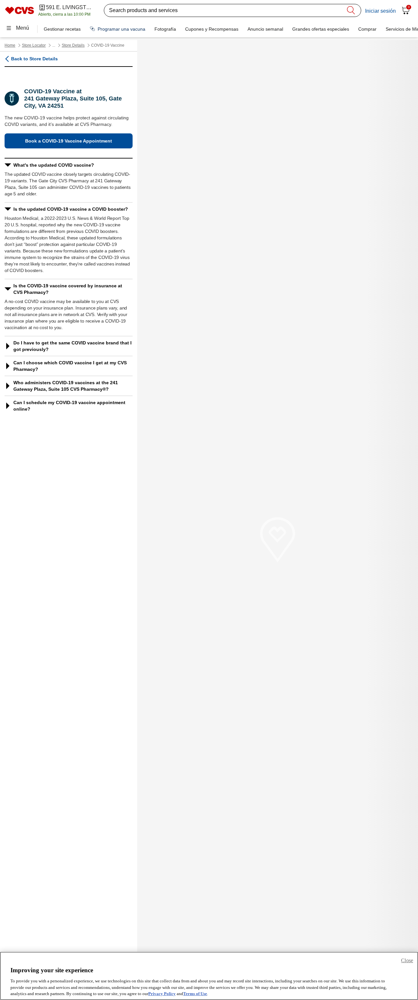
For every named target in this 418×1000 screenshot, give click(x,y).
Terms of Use (195, 993)
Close (407, 960)
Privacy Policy (162, 993)
